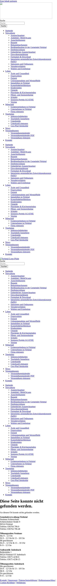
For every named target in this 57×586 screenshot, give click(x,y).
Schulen (14, 97)
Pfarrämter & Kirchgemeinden (23, 92)
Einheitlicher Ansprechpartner (23, 52)
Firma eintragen (17, 111)
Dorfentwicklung (18, 50)
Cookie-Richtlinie (7, 583)
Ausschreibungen (18, 40)
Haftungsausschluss (47, 580)
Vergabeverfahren (18, 66)
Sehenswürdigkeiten (19, 116)
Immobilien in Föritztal (20, 83)
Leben (8, 71)
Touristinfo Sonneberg (20, 119)
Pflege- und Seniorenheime (22, 95)
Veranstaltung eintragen (20, 138)
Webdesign (21, 583)
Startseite (9, 30)
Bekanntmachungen (19, 45)
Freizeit (14, 78)
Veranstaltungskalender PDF (22, 135)
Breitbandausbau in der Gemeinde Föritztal (29, 47)
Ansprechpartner (18, 35)
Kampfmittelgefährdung (21, 85)
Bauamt (14, 42)
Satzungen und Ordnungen (22, 64)
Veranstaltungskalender (20, 133)
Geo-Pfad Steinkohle (19, 126)
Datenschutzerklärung (28, 580)
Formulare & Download (21, 57)
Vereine (14, 102)
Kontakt (8, 140)
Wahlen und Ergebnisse (20, 69)
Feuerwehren (16, 76)
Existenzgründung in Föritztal (23, 107)
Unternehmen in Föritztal (21, 109)
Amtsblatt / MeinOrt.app (21, 38)
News (7, 128)
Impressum (12, 580)
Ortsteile (14, 90)
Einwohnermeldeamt (19, 54)
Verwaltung (10, 33)
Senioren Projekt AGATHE (22, 100)
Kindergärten (16, 88)
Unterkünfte (16, 121)
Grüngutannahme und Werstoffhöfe (25, 81)
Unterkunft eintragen (19, 123)
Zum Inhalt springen (8, 1)
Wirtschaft (9, 104)
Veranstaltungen (12, 131)
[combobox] (12, 23)
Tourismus (9, 114)
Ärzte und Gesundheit (20, 73)
